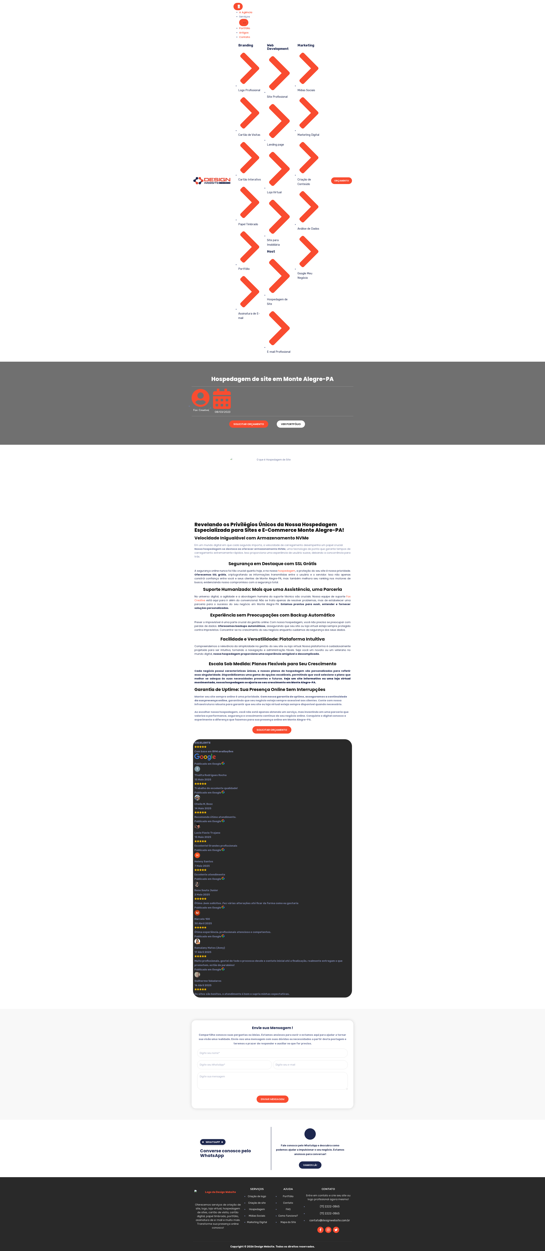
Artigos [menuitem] (244, 32)
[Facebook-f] (320, 1230)
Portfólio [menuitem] (244, 28)
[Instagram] (328, 1230)
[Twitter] (336, 1230)
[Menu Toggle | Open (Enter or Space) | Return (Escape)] (238, 6)
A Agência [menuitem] (245, 12)
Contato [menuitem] (244, 37)
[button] (243, 22)
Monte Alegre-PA (320, 530)
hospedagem (286, 571)
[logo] (212, 180)
